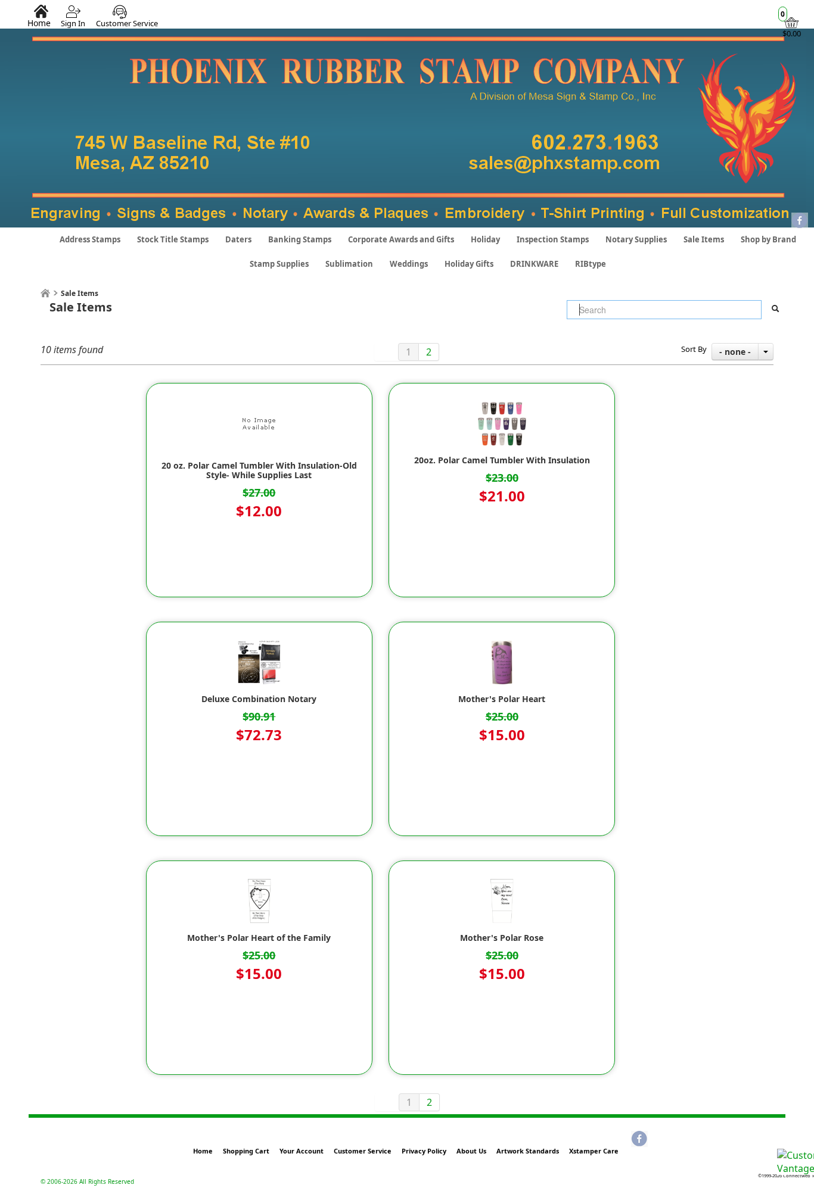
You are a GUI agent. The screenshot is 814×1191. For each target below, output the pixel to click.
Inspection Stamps (553, 239)
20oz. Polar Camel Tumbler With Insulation (502, 460)
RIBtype (590, 263)
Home (39, 22)
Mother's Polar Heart (501, 699)
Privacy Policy (424, 1150)
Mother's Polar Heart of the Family (259, 938)
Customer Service (127, 23)
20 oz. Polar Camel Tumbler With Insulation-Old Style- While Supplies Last (259, 470)
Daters (238, 239)
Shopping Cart (246, 1150)
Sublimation (349, 263)
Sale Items (703, 239)
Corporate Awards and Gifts (401, 239)
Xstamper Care (594, 1150)
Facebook (799, 221)
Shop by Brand (768, 239)
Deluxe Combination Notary (258, 699)
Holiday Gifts (469, 263)
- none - (735, 351)
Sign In (73, 23)
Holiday (485, 239)
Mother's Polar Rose (501, 938)
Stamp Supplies (279, 263)
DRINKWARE (534, 263)
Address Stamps (90, 239)
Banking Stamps (299, 239)
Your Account (301, 1150)
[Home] (45, 293)
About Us (471, 1150)
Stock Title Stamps (173, 239)
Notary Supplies (636, 239)
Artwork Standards (527, 1150)
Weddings (409, 263)
